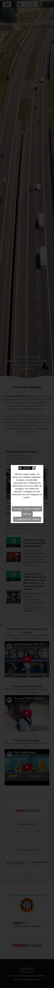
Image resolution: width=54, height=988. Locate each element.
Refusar (27, 514)
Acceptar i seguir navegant (27, 509)
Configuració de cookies (27, 519)
